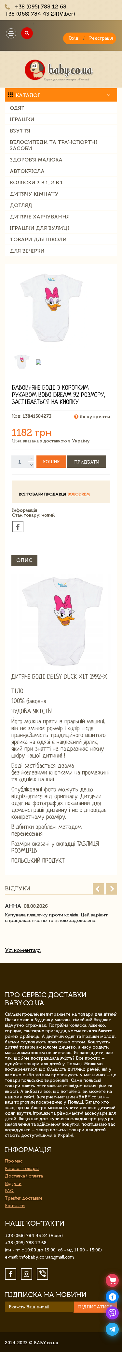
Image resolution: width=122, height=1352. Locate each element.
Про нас (13, 1161)
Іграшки (22, 119)
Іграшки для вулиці (39, 228)
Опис (24, 560)
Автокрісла (27, 171)
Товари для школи (38, 239)
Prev (98, 889)
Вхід (73, 38)
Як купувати (94, 417)
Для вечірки (27, 251)
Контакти (15, 1205)
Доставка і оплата (24, 1176)
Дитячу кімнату (34, 194)
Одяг (17, 108)
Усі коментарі (23, 950)
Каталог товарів (22, 1168)
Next (111, 889)
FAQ (9, 1190)
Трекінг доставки (23, 1198)
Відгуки (13, 1183)
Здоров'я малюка (36, 160)
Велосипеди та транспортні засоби (53, 145)
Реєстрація (101, 38)
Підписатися (95, 1307)
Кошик (51, 461)
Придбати (86, 462)
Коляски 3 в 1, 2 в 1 (36, 182)
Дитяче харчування (40, 217)
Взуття (20, 131)
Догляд (21, 205)
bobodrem (78, 494)
